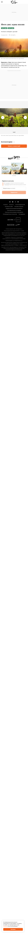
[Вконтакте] (12, 201)
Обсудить (12, 35)
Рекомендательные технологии (10, 214)
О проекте (5, 204)
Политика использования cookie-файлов (14, 212)
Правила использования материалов (14, 208)
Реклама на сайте (9, 206)
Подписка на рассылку (8, 181)
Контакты (11, 204)
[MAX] (9, 201)
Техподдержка (22, 214)
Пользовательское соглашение (14, 210)
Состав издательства (20, 204)
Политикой (7, 184)
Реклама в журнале (18, 206)
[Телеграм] (18, 201)
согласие (7, 183)
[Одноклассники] (15, 201)
